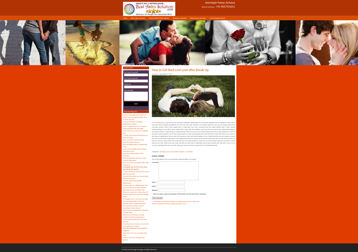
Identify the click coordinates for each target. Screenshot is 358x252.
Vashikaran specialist (179, 18)
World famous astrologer (198, 18)
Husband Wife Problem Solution (159, 18)
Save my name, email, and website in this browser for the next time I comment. (179, 194)
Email (154, 186)
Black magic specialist (138, 18)
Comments (189, 152)
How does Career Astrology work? (134, 190)
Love (167, 152)
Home (125, 18)
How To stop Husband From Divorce (134, 115)
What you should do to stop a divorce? (135, 192)
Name (154, 182)
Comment (155, 162)
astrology (162, 152)
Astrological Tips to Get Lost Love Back (135, 199)
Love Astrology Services (217, 18)
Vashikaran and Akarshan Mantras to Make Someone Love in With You (175, 201)
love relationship (158, 122)
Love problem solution (177, 152)
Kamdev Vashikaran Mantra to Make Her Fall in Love (170, 204)
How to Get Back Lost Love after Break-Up (180, 70)
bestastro (155, 74)
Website (154, 190)
